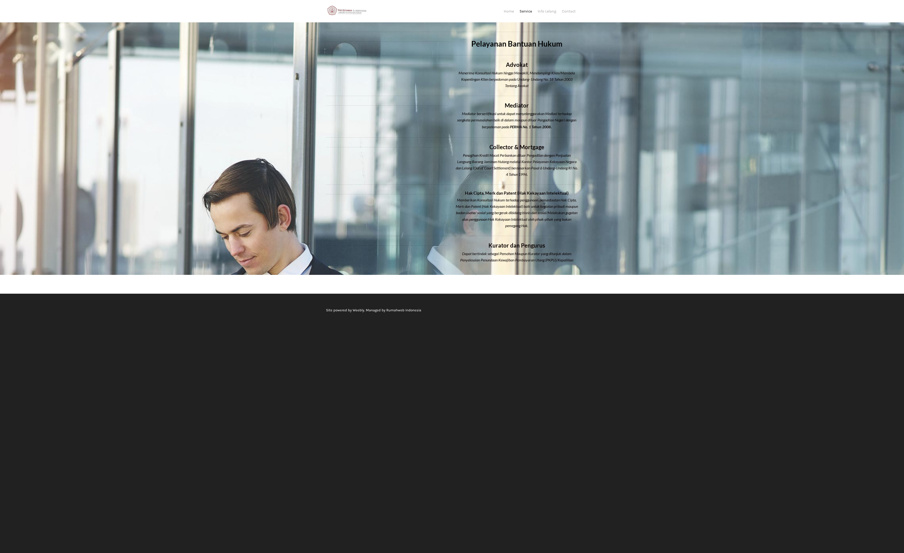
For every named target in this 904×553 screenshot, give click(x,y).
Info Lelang (547, 11)
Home (509, 11)
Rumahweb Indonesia (403, 310)
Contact (569, 11)
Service (526, 11)
